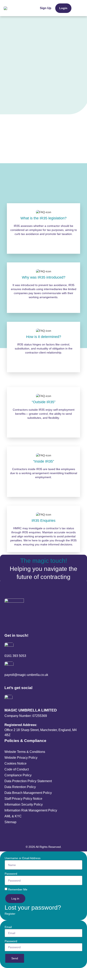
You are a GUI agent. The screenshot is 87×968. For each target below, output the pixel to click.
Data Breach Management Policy (28, 792)
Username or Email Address (22, 858)
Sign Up (45, 8)
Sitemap (10, 822)
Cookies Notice (15, 763)
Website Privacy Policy (20, 757)
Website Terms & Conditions (24, 751)
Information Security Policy (23, 804)
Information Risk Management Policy (30, 810)
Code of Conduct (16, 769)
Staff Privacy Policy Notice (23, 798)
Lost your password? (33, 907)
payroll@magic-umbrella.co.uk (26, 675)
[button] (77, 8)
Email (8, 927)
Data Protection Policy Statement (28, 781)
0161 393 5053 (15, 656)
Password (11, 873)
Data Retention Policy (20, 787)
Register (10, 913)
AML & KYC (13, 816)
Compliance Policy (18, 775)
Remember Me (17, 889)
